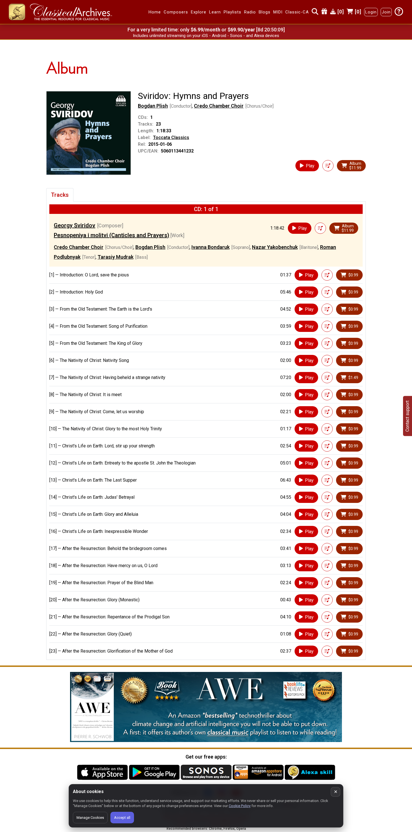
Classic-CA (297, 12)
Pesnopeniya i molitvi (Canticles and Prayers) (111, 235)
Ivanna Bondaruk (210, 247)
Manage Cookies (90, 817)
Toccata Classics (171, 137)
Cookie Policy (240, 806)
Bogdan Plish (153, 106)
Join (386, 12)
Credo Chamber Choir (219, 106)
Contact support (407, 416)
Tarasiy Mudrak (115, 257)
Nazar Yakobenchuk (275, 247)
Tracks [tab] (60, 194)
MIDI (278, 12)
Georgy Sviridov (74, 225)
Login (371, 12)
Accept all (122, 817)
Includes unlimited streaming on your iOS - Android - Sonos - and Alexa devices (206, 35)
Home (155, 12)
